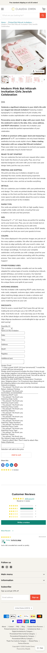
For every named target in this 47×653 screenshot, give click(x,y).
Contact (11, 627)
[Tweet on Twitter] (7, 465)
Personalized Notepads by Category (22, 636)
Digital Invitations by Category (22, 631)
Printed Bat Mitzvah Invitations (20, 22)
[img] (6, 537)
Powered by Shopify (23, 649)
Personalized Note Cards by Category (22, 634)
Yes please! (7, 387)
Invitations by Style (33, 629)
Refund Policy (33, 641)
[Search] (43, 15)
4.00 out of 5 (29, 499)
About (4, 627)
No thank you (18, 391)
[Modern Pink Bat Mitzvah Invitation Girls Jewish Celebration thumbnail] (5, 79)
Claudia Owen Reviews (35, 627)
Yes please (7, 432)
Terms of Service (23, 643)
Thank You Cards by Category (16, 641)
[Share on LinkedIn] (11, 465)
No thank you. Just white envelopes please (29, 387)
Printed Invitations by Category (14, 629)
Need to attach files (10, 440)
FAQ (17, 627)
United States (22, 608)
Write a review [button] (23, 522)
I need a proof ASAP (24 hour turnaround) (19, 367)
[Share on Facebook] (3, 465)
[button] (6, 470)
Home (3, 22)
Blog (23, 627)
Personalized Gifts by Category (22, 639)
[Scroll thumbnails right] (44, 79)
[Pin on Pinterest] (16, 465)
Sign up (35, 597)
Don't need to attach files (28, 440)
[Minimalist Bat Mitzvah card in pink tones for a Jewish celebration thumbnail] (13, 79)
